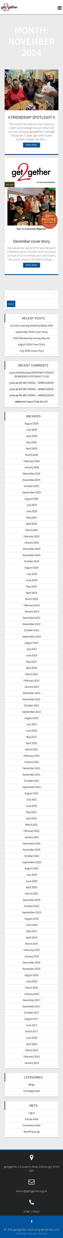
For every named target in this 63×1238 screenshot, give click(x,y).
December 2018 (31, 962)
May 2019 (31, 931)
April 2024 (31, 592)
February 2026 (32, 461)
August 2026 (32, 423)
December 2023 (31, 617)
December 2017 (31, 1000)
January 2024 (31, 611)
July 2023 (31, 649)
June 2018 (31, 981)
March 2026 (31, 455)
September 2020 (31, 862)
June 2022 (31, 730)
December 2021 (31, 768)
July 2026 (31, 429)
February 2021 (32, 831)
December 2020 (31, 843)
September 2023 (31, 636)
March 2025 (31, 530)
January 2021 (31, 837)
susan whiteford (18, 372)
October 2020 (31, 856)
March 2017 (31, 1031)
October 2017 (31, 1012)
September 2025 (31, 492)
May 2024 (31, 586)
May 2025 (31, 517)
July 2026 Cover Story (31, 350)
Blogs (31, 1084)
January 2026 (31, 467)
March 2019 (31, 943)
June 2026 (31, 436)
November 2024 (31, 555)
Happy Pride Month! (37, 401)
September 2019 (31, 912)
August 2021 (32, 793)
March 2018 (31, 987)
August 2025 (32, 498)
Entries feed (31, 1119)
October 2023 (31, 630)
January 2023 (31, 686)
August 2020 (32, 868)
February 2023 (32, 680)
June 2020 (31, 881)
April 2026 (31, 448)
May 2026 (31, 442)
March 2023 (31, 674)
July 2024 (31, 574)
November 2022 (31, 699)
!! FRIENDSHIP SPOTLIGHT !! (31, 117)
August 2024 (32, 567)
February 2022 (32, 755)
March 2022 (31, 749)
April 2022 (31, 743)
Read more (31, 145)
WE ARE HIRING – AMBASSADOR (36, 383)
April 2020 (31, 887)
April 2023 (31, 668)
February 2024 (32, 605)
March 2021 (31, 824)
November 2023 (31, 624)
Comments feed (31, 1125)
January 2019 (31, 956)
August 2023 (32, 643)
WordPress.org (31, 1131)
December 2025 (31, 473)
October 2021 (31, 780)
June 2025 (31, 511)
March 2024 (31, 599)
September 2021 (31, 787)
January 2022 (31, 762)
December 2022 (31, 693)
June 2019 (31, 925)
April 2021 (31, 818)
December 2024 (31, 549)
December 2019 (31, 900)
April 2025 (31, 523)
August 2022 (32, 718)
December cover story (31, 241)
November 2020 (31, 849)
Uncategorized (31, 1091)
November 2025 (31, 480)
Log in (31, 1113)
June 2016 (31, 1037)
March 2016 (31, 1050)
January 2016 (31, 1063)
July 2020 (31, 874)
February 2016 (32, 1056)
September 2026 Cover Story (31, 332)
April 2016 (31, 1044)
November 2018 (31, 969)
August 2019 (32, 918)
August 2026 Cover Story (31, 344)
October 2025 (31, 486)
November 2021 (31, 774)
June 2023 (31, 655)
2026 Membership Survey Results (31, 338)
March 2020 (31, 893)
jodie (12, 383)
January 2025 (31, 542)
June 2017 (31, 1025)
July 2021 (31, 799)
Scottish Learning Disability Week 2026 (31, 325)
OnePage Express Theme (31, 1233)
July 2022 (31, 724)
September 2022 (31, 712)
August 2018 (32, 975)
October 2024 (31, 561)
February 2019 (32, 950)
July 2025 (31, 505)
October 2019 (31, 906)
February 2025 (32, 536)
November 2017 (31, 1006)
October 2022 (31, 705)
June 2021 (31, 806)
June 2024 (31, 580)
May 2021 (31, 812)
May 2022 (31, 737)
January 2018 (31, 994)
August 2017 (32, 1019)
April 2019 (31, 937)
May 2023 (31, 661)
